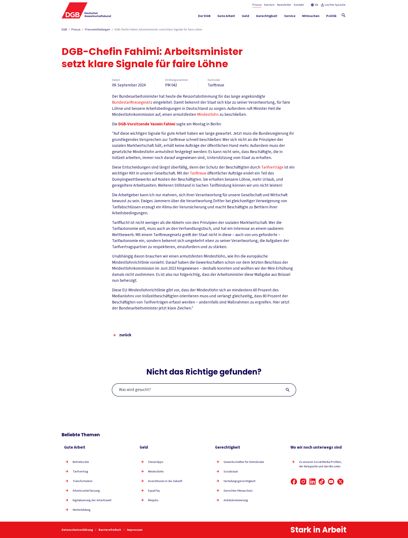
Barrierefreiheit (110, 530)
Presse (257, 5)
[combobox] (204, 389)
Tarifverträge (272, 167)
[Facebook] (293, 481)
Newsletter (284, 5)
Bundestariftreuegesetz (132, 102)
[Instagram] (303, 481)
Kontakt (299, 5)
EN (316, 5)
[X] (340, 481)
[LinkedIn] (312, 481)
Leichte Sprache (335, 5)
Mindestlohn (208, 114)
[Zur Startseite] (86, 10)
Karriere (269, 5)
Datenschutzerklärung (78, 530)
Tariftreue (198, 173)
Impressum (134, 530)
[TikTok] (321, 481)
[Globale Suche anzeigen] (343, 15)
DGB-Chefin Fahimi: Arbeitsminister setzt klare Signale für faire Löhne (158, 29)
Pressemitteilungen (97, 29)
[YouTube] (331, 481)
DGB (64, 29)
